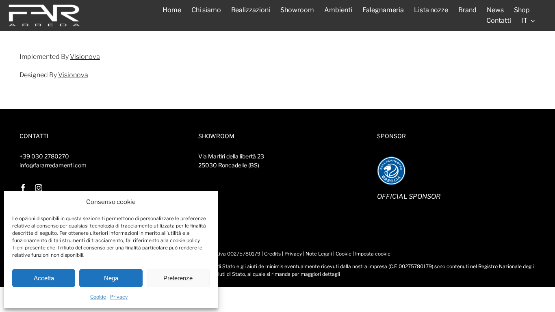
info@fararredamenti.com (53, 165)
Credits (272, 254)
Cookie (98, 297)
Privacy (119, 297)
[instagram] (38, 187)
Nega (111, 278)
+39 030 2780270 (44, 156)
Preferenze (178, 278)
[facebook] (23, 187)
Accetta (44, 278)
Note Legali (319, 254)
